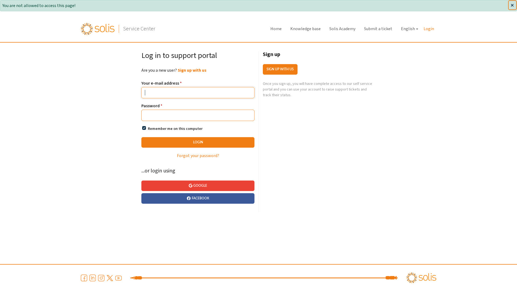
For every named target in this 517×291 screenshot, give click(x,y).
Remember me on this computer (175, 129)
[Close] (512, 5)
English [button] (408, 29)
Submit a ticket (378, 29)
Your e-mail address (161, 83)
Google (200, 185)
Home (276, 29)
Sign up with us (192, 70)
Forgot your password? (198, 156)
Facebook (200, 198)
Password (151, 106)
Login (429, 29)
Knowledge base (305, 29)
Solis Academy (342, 29)
